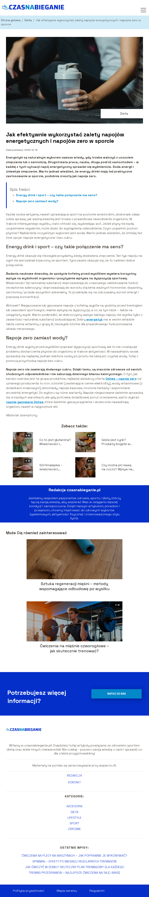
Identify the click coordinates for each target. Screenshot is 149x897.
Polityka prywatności (28, 891)
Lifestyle (74, 818)
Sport (74, 823)
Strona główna (11, 20)
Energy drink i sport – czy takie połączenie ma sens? (56, 195)
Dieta (28, 20)
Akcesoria (74, 806)
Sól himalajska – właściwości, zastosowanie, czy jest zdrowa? (56, 467)
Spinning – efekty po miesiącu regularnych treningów (74, 861)
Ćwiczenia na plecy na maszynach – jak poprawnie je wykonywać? (74, 855)
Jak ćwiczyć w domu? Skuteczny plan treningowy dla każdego (74, 867)
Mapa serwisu (67, 891)
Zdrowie (74, 829)
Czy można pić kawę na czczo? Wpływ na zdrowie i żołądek (117, 467)
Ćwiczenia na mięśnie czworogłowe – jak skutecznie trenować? (74, 648)
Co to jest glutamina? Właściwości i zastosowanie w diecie (55, 442)
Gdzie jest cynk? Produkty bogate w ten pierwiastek (116, 442)
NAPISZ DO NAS (116, 693)
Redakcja (74, 776)
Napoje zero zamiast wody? (37, 201)
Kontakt (74, 782)
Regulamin (97, 891)
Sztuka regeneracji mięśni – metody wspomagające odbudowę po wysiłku (74, 586)
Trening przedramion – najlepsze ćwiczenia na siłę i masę (74, 873)
